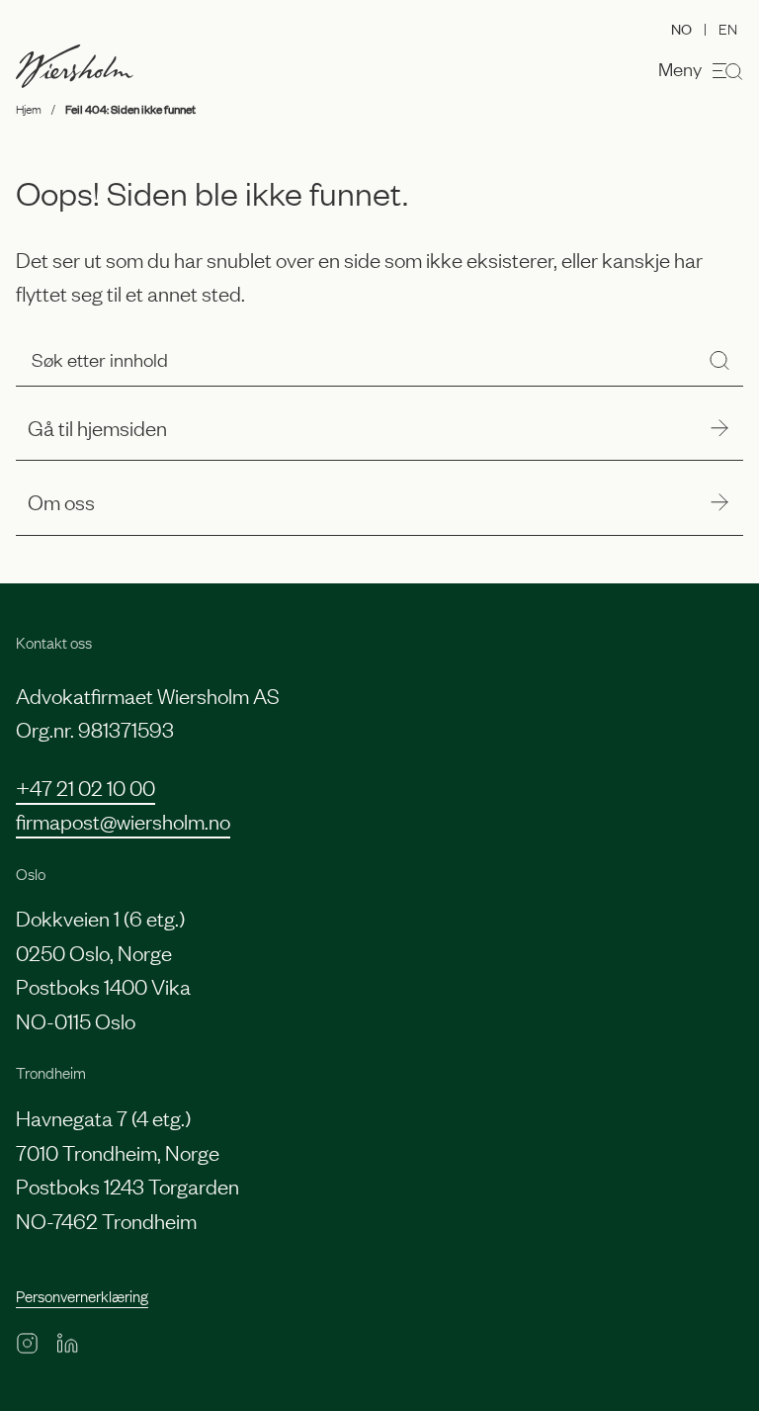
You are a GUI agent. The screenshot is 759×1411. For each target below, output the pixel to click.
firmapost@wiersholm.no (123, 820)
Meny (680, 68)
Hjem (29, 109)
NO (681, 28)
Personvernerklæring (82, 1295)
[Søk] (719, 360)
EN (727, 28)
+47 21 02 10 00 (85, 786)
